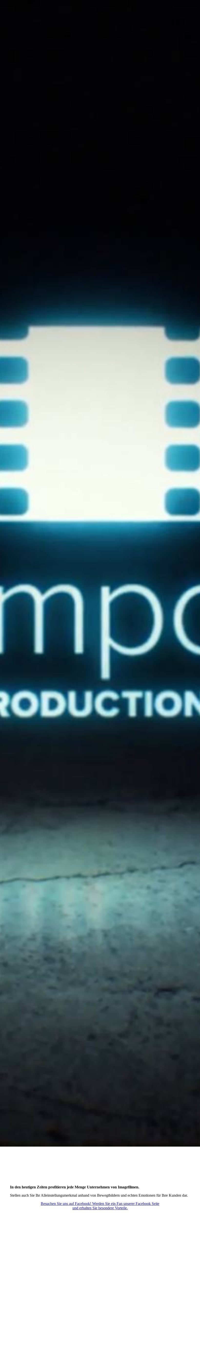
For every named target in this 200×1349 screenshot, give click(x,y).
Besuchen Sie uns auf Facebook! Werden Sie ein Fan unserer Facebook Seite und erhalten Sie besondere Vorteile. (100, 1206)
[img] (100, 573)
